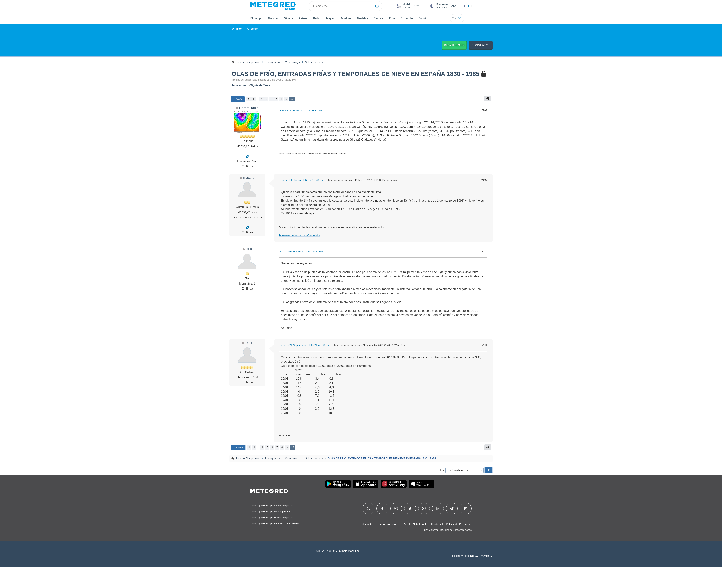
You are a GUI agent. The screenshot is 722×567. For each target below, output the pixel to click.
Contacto (367, 523)
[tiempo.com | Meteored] (269, 490)
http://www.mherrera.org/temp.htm (299, 234)
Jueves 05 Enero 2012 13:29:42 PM (300, 110)
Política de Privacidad (459, 523)
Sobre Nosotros (387, 523)
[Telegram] (451, 508)
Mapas (330, 18)
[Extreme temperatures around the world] (247, 227)
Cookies (436, 523)
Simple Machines (349, 551)
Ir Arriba (238, 447)
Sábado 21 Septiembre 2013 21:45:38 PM (304, 345)
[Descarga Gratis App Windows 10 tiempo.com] (421, 484)
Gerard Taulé (249, 108)
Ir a (442, 470)
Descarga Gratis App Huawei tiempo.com (273, 517)
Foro (392, 18)
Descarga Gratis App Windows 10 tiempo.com (275, 523)
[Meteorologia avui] (247, 156)
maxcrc (248, 177)
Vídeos (288, 18)
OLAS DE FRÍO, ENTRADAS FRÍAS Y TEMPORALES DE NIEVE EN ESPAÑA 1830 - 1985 (355, 73)
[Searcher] (377, 6)
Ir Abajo (238, 99)
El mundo (407, 18)
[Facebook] (382, 508)
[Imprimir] (487, 98)
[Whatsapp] (424, 508)
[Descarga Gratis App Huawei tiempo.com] (394, 484)
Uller (248, 343)
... (257, 99)
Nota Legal (419, 523)
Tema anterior (240, 85)
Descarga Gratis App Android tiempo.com (273, 505)
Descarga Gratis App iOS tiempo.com (271, 511)
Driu (249, 249)
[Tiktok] (410, 508)
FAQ (405, 523)
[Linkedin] (437, 508)
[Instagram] (396, 508)
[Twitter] (368, 508)
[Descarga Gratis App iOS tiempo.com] (365, 484)
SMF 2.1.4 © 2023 (327, 551)
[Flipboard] (465, 508)
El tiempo (256, 18)
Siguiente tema (260, 85)
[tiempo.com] (273, 6)
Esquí (422, 18)
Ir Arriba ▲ (486, 555)
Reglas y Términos (463, 555)
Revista (378, 18)
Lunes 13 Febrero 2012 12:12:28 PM (301, 180)
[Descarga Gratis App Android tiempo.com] (338, 484)
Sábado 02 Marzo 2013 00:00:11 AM (301, 251)
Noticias (273, 18)
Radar (317, 18)
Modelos (362, 18)
